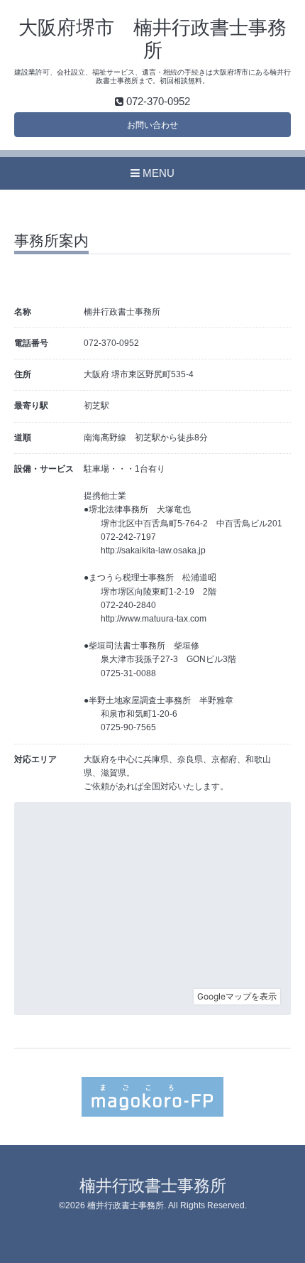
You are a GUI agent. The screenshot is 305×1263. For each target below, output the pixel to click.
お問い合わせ (152, 125)
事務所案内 (51, 241)
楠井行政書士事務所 (152, 1186)
